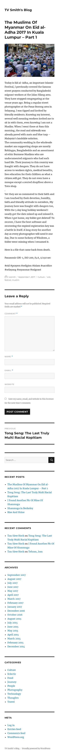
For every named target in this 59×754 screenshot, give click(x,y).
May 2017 (12, 590)
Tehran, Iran (35, 551)
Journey (11, 681)
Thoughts (13, 697)
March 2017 (13, 598)
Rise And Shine (15, 512)
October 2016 (14, 614)
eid (48, 277)
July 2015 (12, 622)
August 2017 (14, 579)
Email (9, 370)
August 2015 (14, 618)
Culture (41, 277)
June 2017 (12, 586)
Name (9, 356)
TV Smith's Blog (18, 10)
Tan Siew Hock (15, 535)
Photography (14, 689)
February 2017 (15, 602)
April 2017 (13, 594)
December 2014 (16, 646)
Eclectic (11, 674)
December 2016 (16, 610)
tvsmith (12, 277)
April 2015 (13, 634)
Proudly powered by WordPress (36, 748)
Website (9, 384)
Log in (11, 725)
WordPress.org (15, 737)
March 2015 (14, 638)
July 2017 (12, 583)
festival (8, 280)
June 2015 (12, 626)
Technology (14, 693)
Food (10, 677)
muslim (15, 280)
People (11, 685)
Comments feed (16, 733)
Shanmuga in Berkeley (20, 508)
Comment (11, 313)
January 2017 (14, 606)
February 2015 (15, 642)
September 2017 (16, 575)
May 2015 (12, 630)
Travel (11, 701)
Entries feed (14, 729)
